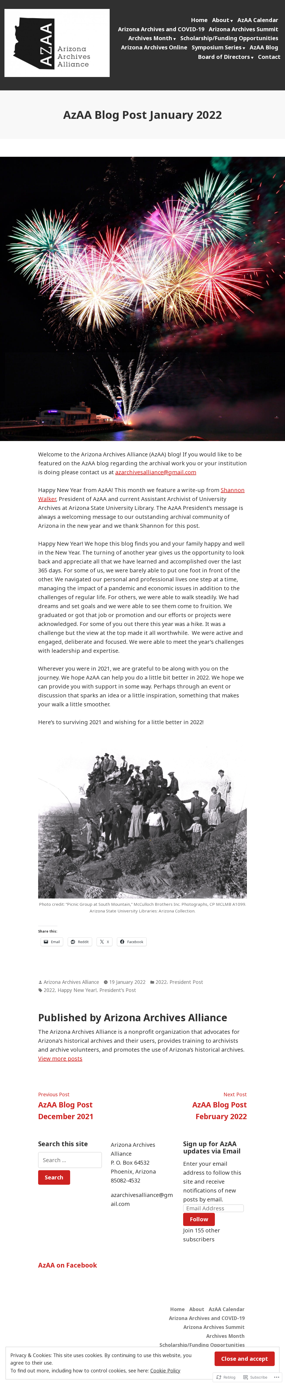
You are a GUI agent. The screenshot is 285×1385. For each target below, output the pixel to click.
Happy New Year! (77, 990)
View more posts (60, 1058)
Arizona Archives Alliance (71, 982)
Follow (199, 1219)
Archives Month (150, 38)
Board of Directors (224, 57)
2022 (161, 982)
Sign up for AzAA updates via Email (211, 1147)
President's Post (117, 990)
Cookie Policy (165, 1370)
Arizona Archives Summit (243, 29)
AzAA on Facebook (67, 1265)
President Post (186, 982)
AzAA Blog (264, 47)
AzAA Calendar (257, 20)
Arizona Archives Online (154, 47)
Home (199, 20)
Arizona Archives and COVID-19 (161, 29)
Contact (269, 57)
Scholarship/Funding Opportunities (229, 38)
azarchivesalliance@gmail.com (155, 472)
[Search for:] (70, 1160)
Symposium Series (217, 47)
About (220, 20)
